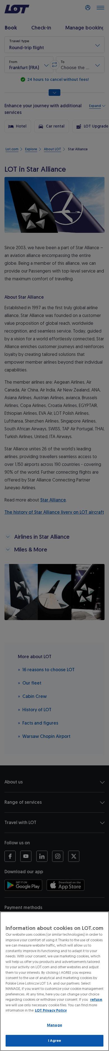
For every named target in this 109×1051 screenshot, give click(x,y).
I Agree (54, 1040)
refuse (96, 999)
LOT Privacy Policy (51, 1010)
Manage (54, 1025)
